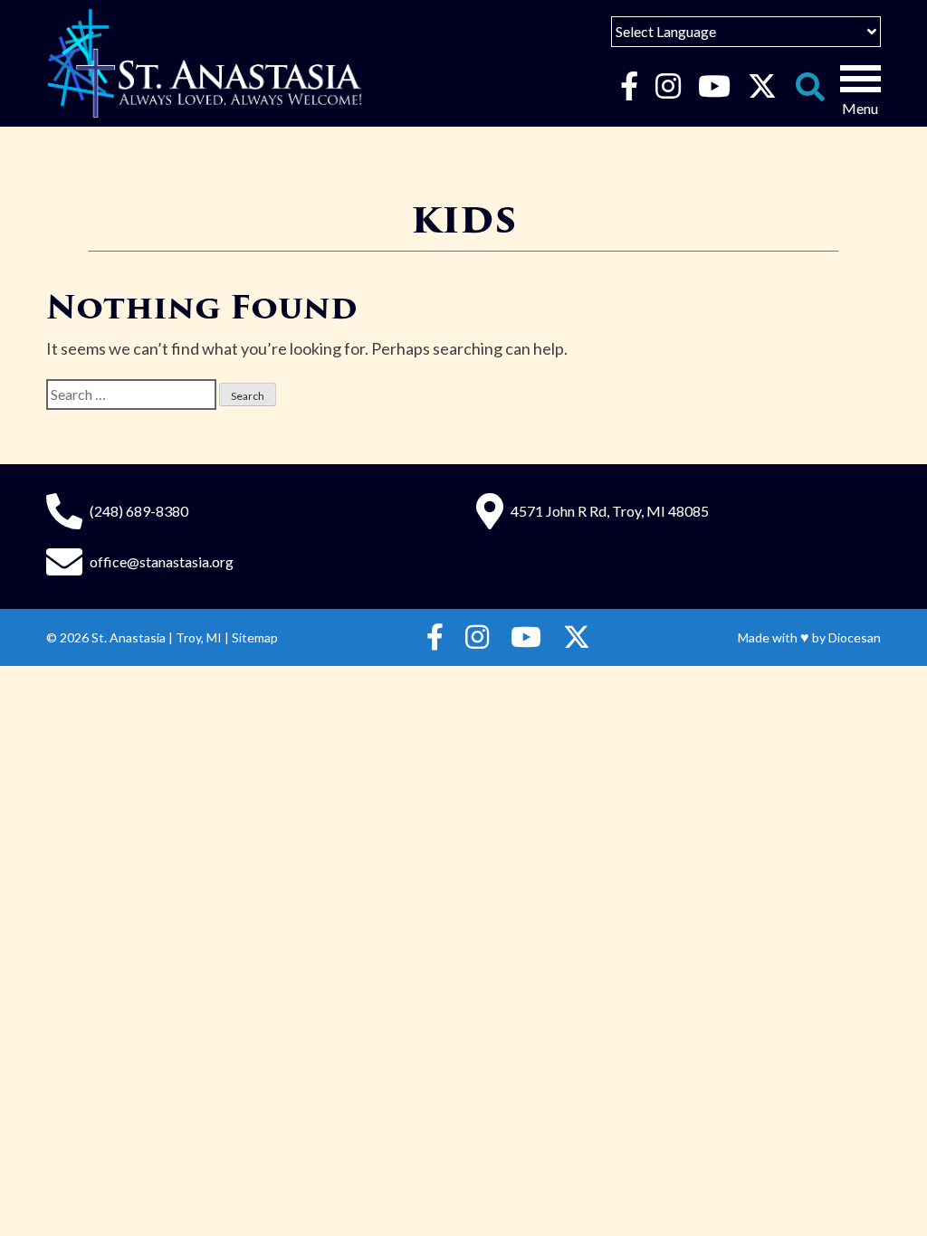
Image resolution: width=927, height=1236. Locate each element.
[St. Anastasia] (204, 63)
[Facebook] (629, 86)
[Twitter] (761, 86)
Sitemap (255, 637)
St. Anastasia (128, 637)
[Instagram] (667, 86)
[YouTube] (713, 86)
